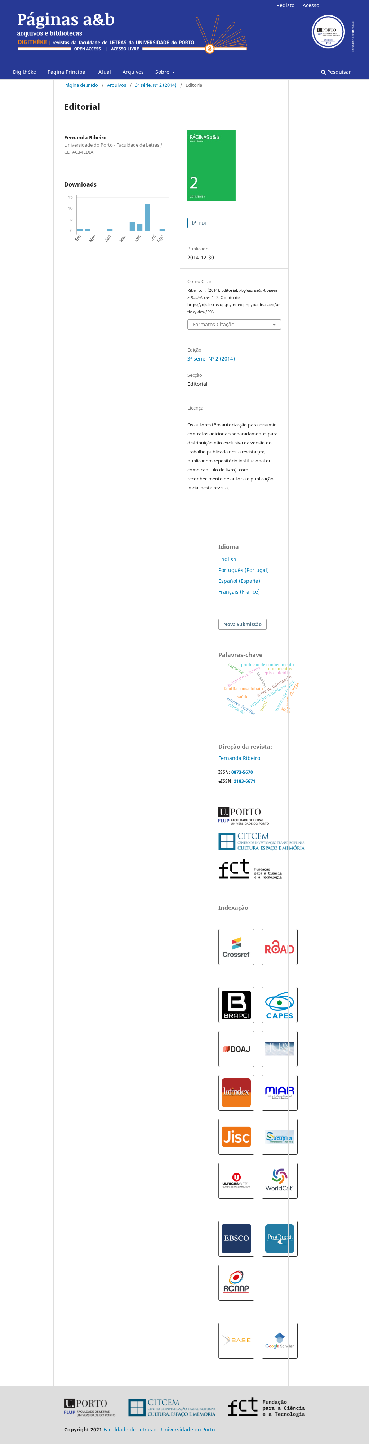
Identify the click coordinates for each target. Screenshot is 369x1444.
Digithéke (24, 71)
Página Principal (67, 71)
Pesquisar (338, 71)
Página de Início (81, 85)
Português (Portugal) (243, 570)
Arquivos (133, 71)
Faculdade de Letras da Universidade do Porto (159, 1429)
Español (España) (239, 580)
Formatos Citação (213, 324)
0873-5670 (242, 772)
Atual (104, 71)
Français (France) (239, 591)
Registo (285, 5)
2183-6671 (244, 781)
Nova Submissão (242, 624)
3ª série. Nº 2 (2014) (156, 85)
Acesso (311, 5)
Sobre (163, 71)
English (227, 559)
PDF (202, 223)
